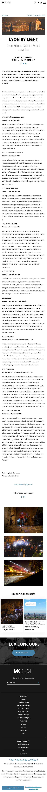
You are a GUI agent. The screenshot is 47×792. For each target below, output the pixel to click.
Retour (5, 15)
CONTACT (23, 753)
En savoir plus (33, 789)
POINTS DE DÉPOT (23, 741)
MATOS (23, 724)
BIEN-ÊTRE (23, 730)
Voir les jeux (22, 653)
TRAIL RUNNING (23, 702)
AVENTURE (23, 721)
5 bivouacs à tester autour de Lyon (34, 622)
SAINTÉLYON (7, 626)
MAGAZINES (24, 696)
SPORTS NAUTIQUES (23, 718)
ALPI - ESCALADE (23, 709)
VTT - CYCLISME (23, 712)
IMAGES (23, 727)
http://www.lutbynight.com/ (24, 484)
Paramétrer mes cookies (33, 787)
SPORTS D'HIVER (23, 715)
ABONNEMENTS (23, 744)
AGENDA (23, 699)
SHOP (23, 733)
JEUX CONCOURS (23, 747)
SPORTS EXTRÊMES (23, 705)
